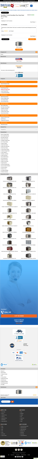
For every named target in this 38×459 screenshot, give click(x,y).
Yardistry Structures (4, 171)
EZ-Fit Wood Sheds (4, 141)
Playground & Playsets (5, 120)
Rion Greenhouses (4, 158)
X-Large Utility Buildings (5, 92)
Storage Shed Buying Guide (24, 426)
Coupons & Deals (4, 374)
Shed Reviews (3, 380)
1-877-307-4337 (3, 2)
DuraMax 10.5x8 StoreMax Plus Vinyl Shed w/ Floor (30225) (25, 10)
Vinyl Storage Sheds (4, 99)
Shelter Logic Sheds (4, 161)
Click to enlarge (19, 47)
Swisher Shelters (4, 167)
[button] (2, 457)
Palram (21, 421)
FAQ (2, 375)
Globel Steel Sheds (4, 144)
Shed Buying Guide (4, 383)
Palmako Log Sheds (4, 153)
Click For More (19, 61)
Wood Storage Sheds (4, 101)
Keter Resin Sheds (4, 147)
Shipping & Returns (4, 381)
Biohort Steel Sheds (4, 138)
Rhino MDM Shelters (4, 156)
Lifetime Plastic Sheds (5, 111)
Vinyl (2, 430)
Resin (2, 429)
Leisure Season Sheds (5, 149)
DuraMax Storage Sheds (5, 140)
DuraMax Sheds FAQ (23, 427)
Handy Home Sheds (4, 110)
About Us (36, 2)
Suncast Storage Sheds (5, 164)
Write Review (32, 39)
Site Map (2, 384)
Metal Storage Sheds (4, 96)
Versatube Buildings (4, 170)
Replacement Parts (4, 378)
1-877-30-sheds (19, 316)
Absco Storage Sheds (5, 134)
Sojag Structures (4, 162)
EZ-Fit (21, 416)
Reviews (36, 10)
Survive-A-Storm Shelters (5, 165)
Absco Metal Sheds (4, 105)
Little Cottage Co (4, 152)
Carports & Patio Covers (5, 117)
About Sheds (3, 372)
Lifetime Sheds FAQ (23, 429)
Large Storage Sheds (4, 91)
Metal (2, 426)
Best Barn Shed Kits (4, 137)
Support (31, 2)
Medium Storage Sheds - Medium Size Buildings (10, 10)
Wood (2, 432)
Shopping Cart (27, 5)
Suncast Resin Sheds (4, 113)
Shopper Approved (4, 421)
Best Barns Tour (22, 430)
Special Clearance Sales (5, 83)
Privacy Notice (3, 377)
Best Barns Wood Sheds (5, 107)
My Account (25, 2)
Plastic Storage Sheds (5, 98)
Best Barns (21, 413)
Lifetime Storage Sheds (5, 150)
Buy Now (19, 49)
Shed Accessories (4, 124)
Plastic (2, 427)
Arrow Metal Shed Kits (5, 135)
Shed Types (22, 432)
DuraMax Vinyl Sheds (4, 108)
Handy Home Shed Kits (5, 146)
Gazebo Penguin (4, 143)
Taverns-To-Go (3, 168)
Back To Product (5, 12)
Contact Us (3, 416)
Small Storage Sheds (4, 88)
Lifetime (21, 419)
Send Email (19, 323)
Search (18, 6)
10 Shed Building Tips (23, 435)
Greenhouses (3, 118)
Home (1, 10)
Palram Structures (4, 155)
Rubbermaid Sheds (4, 159)
